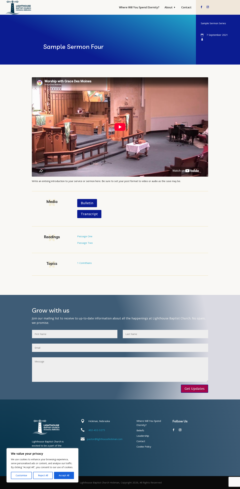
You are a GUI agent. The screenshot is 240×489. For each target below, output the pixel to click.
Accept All (64, 475)
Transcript (89, 214)
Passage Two (85, 242)
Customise (21, 475)
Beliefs (140, 430)
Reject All (43, 475)
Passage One (84, 236)
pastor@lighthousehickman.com (104, 439)
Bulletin (87, 203)
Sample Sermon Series (213, 23)
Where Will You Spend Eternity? (139, 7)
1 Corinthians (84, 263)
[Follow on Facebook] (201, 7)
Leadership (142, 435)
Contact (186, 7)
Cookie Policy (143, 446)
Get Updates (194, 388)
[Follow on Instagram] (207, 7)
